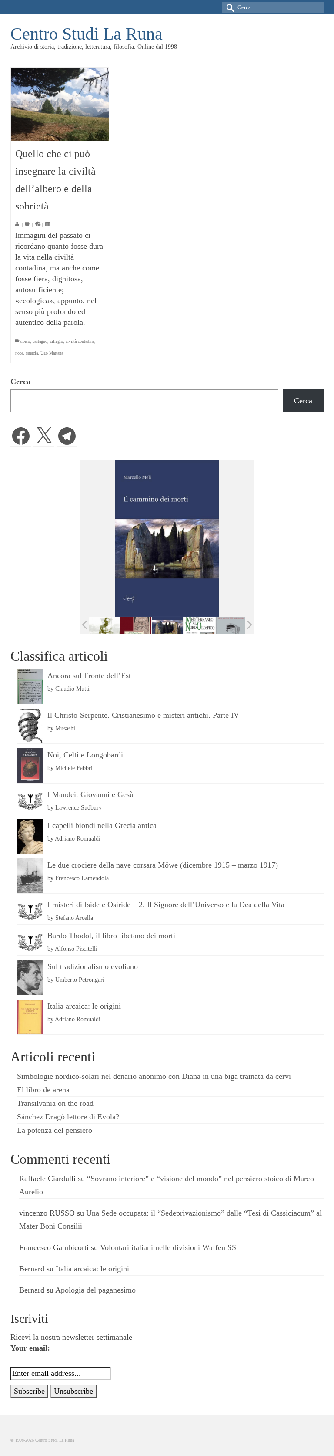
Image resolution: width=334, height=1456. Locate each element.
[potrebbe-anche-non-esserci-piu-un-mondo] (231, 625)
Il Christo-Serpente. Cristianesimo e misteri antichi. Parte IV (143, 715)
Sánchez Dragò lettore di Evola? (68, 1116)
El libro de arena (43, 1089)
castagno (40, 341)
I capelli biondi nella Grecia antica (102, 825)
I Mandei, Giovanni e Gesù (90, 794)
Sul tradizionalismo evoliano (92, 966)
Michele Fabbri (74, 767)
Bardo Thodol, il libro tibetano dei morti (111, 935)
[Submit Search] (228, 7)
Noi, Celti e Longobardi (85, 754)
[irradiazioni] (104, 626)
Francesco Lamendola (82, 878)
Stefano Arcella (74, 917)
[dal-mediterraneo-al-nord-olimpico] (199, 625)
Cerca (20, 381)
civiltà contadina (80, 341)
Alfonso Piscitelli (76, 948)
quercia (32, 353)
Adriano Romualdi (77, 838)
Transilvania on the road (55, 1103)
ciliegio (56, 341)
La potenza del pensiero (54, 1130)
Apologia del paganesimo (95, 1290)
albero (25, 341)
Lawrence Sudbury (78, 807)
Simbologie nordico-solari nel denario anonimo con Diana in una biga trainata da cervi (154, 1076)
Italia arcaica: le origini (84, 1006)
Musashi (65, 728)
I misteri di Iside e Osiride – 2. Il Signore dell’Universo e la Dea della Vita (165, 904)
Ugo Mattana (51, 353)
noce (19, 353)
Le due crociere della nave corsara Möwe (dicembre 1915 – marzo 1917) (162, 865)
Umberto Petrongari (79, 979)
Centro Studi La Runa (86, 34)
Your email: (30, 1348)
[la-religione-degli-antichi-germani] (135, 625)
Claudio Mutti (72, 688)
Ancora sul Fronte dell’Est (89, 675)
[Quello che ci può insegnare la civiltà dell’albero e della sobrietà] (60, 104)
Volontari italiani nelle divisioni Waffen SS (168, 1247)
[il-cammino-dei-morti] (167, 625)
